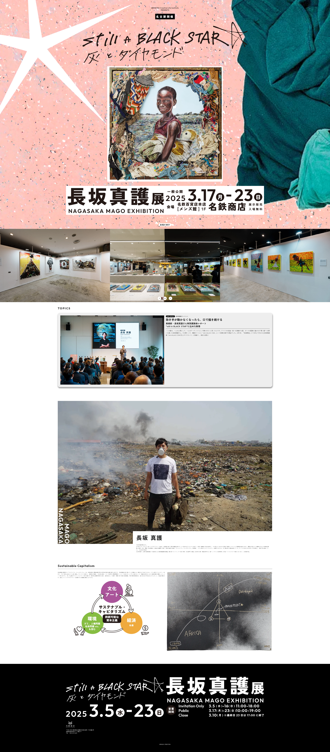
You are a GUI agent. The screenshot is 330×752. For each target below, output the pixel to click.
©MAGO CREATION (165, 744)
